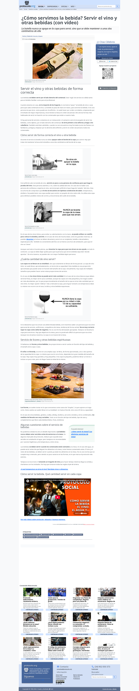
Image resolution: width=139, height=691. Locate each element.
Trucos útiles (58, 534)
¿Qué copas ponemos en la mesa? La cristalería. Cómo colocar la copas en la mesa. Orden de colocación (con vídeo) (31, 651)
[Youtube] (41, 680)
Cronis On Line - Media (109, 689)
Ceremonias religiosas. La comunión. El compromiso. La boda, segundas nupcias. (81, 625)
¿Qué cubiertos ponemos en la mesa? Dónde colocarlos (31, 624)
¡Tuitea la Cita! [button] (113, 61)
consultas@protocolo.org (64, 669)
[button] (58, 61)
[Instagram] (39, 680)
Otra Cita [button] (103, 61)
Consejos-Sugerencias (32, 534)
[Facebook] (31, 680)
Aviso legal (59, 675)
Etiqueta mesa (46, 534)
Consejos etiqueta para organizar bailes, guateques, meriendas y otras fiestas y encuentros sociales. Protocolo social (81, 651)
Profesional (78, 534)
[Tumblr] (37, 680)
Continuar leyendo (32, 609)
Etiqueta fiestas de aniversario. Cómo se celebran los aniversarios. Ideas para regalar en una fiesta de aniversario (105, 626)
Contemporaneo (30, 537)
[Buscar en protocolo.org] (117, 6)
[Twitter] (33, 680)
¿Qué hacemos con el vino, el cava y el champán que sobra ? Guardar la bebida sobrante (106, 650)
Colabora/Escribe (61, 678)
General (68, 534)
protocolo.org (43, 537)
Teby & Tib (76, 677)
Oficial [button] (64, 6)
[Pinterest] (35, 680)
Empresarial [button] (52, 6)
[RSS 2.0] (43, 680)
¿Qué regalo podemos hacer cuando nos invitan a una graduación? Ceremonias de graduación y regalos (56, 626)
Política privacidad (61, 677)
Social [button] (41, 6)
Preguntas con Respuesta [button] (109, 88)
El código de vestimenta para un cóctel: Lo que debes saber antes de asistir (57, 649)
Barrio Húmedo (78, 675)
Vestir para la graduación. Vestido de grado (56, 599)
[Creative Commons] (60, 681)
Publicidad (95, 669)
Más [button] (72, 6)
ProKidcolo (76, 678)
